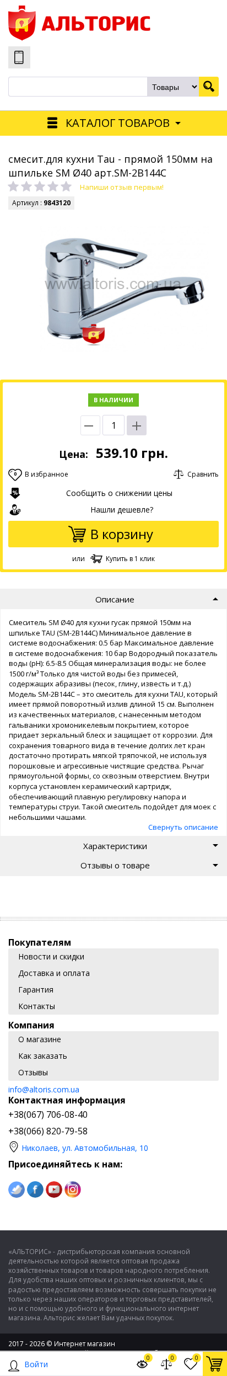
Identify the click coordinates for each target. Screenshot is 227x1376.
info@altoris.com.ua (43, 1089)
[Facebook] (35, 1189)
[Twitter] (16, 1189)
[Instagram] (72, 1189)
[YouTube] (54, 1189)
